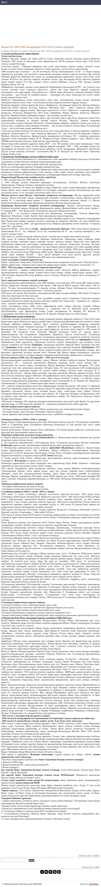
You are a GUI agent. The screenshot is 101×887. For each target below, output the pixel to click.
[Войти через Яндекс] (50, 872)
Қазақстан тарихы (19, 51)
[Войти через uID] (42, 872)
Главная (5, 51)
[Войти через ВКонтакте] (46, 872)
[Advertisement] (50, 24)
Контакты (84, 884)
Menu (4, 2)
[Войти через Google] (55, 872)
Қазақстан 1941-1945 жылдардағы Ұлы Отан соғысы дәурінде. (60, 51)
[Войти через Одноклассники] (59, 872)
